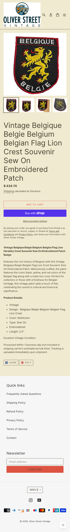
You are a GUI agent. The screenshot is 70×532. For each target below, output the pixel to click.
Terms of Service (17, 429)
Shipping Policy (16, 402)
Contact (11, 437)
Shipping (9, 191)
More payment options (35, 221)
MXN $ (34, 489)
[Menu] (64, 14)
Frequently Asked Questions (24, 393)
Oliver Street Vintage (39, 521)
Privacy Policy (15, 420)
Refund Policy (15, 411)
